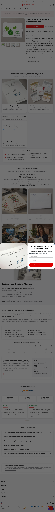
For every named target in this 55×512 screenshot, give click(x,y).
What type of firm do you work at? (38, 253)
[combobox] (41, 256)
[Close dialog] (53, 244)
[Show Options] (52, 256)
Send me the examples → (41, 264)
